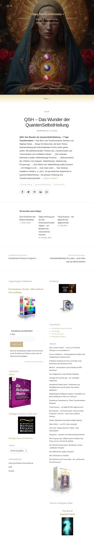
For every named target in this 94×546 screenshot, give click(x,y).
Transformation (58, 184)
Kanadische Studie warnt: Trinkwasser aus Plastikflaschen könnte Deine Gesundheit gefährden (64, 387)
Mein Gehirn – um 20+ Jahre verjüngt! (63, 424)
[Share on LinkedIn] (40, 192)
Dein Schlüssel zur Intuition (59, 455)
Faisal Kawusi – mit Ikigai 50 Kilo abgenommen (66, 220)
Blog (46, 112)
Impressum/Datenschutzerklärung (21, 463)
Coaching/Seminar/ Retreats (61, 328)
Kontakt (11, 471)
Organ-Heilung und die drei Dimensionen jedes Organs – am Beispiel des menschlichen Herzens (46, 226)
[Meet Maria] (47, 39)
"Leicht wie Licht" (57, 334)
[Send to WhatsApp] (47, 192)
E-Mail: (12, 334)
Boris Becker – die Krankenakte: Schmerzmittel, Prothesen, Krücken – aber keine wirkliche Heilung (66, 413)
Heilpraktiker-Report (58, 337)
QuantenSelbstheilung (43, 184)
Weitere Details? (51, 178)
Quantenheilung (26, 184)
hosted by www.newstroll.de (34, 362)
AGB (10, 467)
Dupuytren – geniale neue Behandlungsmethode (66, 434)
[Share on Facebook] (22, 192)
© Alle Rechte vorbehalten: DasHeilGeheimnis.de (47, 88)
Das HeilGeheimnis (47, 14)
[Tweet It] (28, 192)
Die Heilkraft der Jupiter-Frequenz (61, 452)
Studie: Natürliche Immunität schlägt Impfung (65, 420)
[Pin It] (34, 192)
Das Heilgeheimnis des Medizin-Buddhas (64, 374)
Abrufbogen (55, 331)
